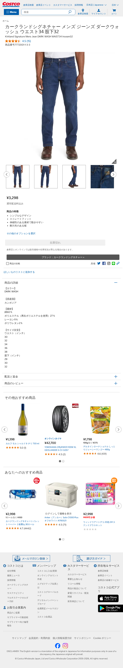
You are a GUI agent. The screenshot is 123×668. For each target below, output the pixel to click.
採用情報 (11, 580)
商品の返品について (77, 588)
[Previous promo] (6, 174)
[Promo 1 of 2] (60, 461)
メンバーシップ (46, 565)
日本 (114, 5)
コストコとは (15, 565)
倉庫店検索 (103, 570)
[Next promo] (113, 174)
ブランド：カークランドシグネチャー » (63, 257)
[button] (71, 12)
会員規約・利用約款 (39, 638)
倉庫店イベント (105, 575)
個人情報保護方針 (62, 638)
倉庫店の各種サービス (108, 580)
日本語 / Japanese (95, 4)
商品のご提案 (13, 612)
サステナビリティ (15, 593)
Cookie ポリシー (102, 638)
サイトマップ (19, 638)
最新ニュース (13, 575)
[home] (11, 4)
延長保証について (76, 601)
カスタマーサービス (77, 574)
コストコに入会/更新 (47, 570)
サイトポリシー (82, 638)
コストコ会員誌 (44, 616)
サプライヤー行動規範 (17, 617)
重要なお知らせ (75, 579)
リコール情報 (74, 583)
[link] (99, 263)
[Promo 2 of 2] (63, 461)
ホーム (6, 20)
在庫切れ (55, 242)
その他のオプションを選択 (21, 233)
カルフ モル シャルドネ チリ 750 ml (22, 443)
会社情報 (11, 570)
